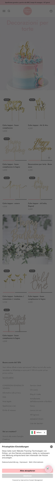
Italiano (39, 432)
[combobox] (38, 432)
